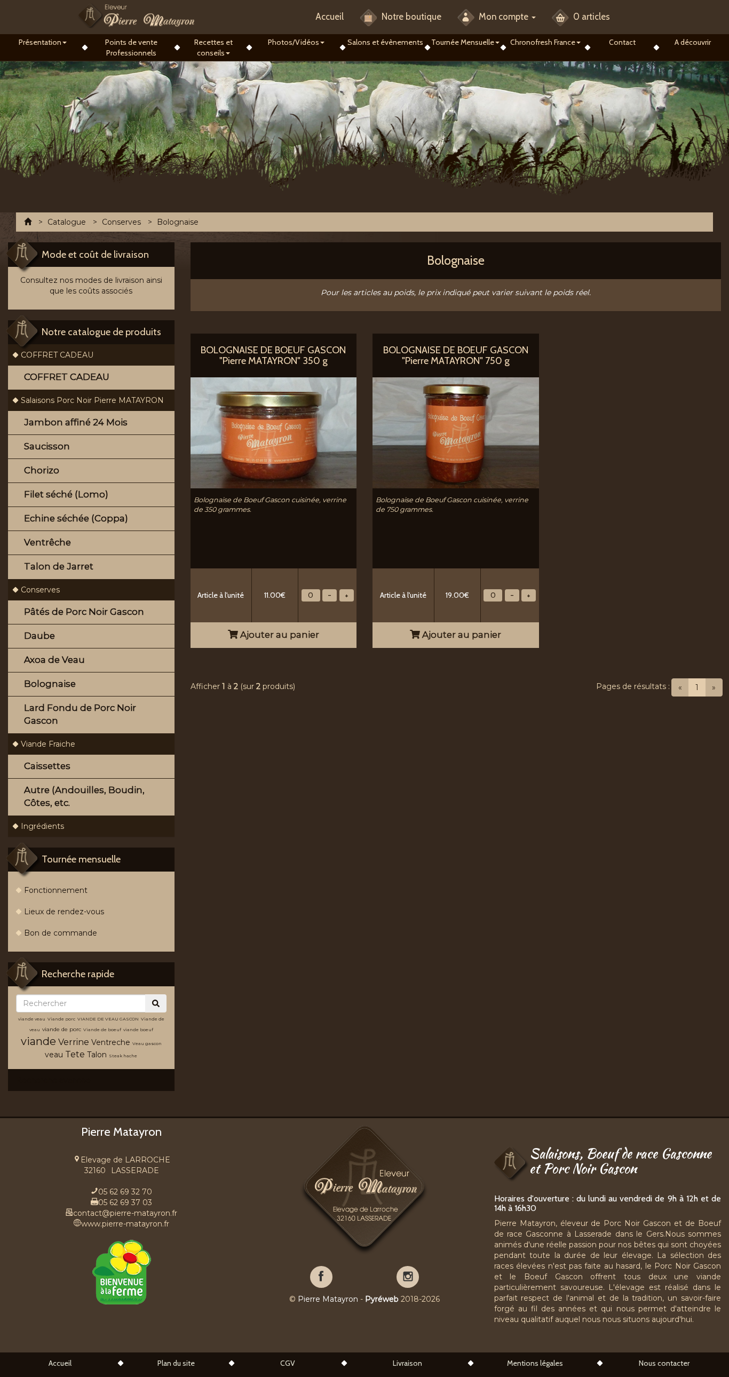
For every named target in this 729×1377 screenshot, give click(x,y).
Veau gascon (147, 1043)
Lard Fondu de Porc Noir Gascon (80, 714)
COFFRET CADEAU (57, 355)
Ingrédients (42, 826)
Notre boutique (410, 16)
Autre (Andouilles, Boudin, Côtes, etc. (84, 796)
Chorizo (41, 470)
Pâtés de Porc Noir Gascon (84, 611)
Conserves (40, 590)
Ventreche (110, 1042)
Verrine (74, 1042)
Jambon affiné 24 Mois (76, 422)
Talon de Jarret (58, 566)
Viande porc (61, 1019)
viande (38, 1041)
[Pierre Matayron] (136, 15)
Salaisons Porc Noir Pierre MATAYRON (92, 400)
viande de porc (61, 1029)
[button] (42, 42)
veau (54, 1054)
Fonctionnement (56, 890)
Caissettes (47, 766)
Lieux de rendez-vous (64, 911)
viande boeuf (138, 1029)
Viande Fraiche (48, 744)
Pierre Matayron (328, 1299)
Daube (39, 635)
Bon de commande (60, 933)
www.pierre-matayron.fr (125, 1224)
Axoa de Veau (54, 659)
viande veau (31, 1019)
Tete (75, 1054)
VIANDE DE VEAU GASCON (108, 1019)
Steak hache (123, 1055)
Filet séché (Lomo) (66, 494)
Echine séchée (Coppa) (76, 518)
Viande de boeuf (102, 1029)
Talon (97, 1054)
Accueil (329, 16)
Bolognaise (50, 683)
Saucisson (47, 446)
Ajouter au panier (278, 634)
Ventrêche (47, 542)
